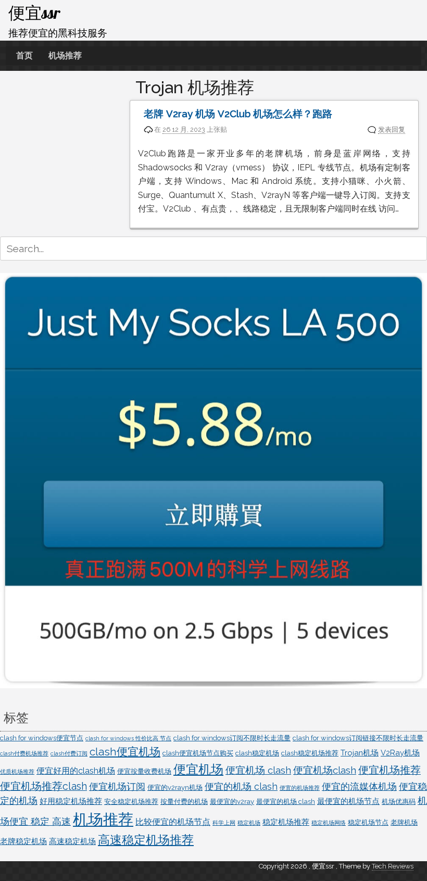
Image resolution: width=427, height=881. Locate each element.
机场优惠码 (399, 801)
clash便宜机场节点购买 (197, 753)
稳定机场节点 (368, 822)
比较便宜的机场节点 (172, 822)
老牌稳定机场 (23, 841)
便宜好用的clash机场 (75, 771)
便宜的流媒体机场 (359, 786)
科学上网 (223, 823)
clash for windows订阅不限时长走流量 (232, 738)
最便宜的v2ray (232, 801)
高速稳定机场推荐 (146, 840)
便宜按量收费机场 (144, 771)
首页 (24, 55)
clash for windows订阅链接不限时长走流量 (358, 738)
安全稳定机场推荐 (131, 801)
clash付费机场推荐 (24, 753)
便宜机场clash (324, 770)
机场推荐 (65, 55)
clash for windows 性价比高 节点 (128, 738)
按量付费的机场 (184, 801)
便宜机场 (198, 769)
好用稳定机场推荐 (71, 801)
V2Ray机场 (400, 752)
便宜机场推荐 (389, 770)
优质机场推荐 (17, 771)
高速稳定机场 (72, 841)
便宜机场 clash (258, 770)
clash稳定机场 (257, 753)
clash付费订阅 (69, 753)
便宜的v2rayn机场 (175, 787)
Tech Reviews (392, 866)
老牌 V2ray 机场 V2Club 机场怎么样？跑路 (238, 113)
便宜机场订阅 (117, 786)
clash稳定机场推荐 (309, 753)
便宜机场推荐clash (43, 786)
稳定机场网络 (328, 823)
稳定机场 (248, 823)
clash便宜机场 (125, 752)
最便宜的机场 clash (285, 801)
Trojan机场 (360, 752)
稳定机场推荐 (285, 821)
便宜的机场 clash (241, 786)
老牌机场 (404, 822)
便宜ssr (34, 12)
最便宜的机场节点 (348, 801)
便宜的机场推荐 (300, 788)
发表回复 (391, 129)
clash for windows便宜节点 (41, 738)
